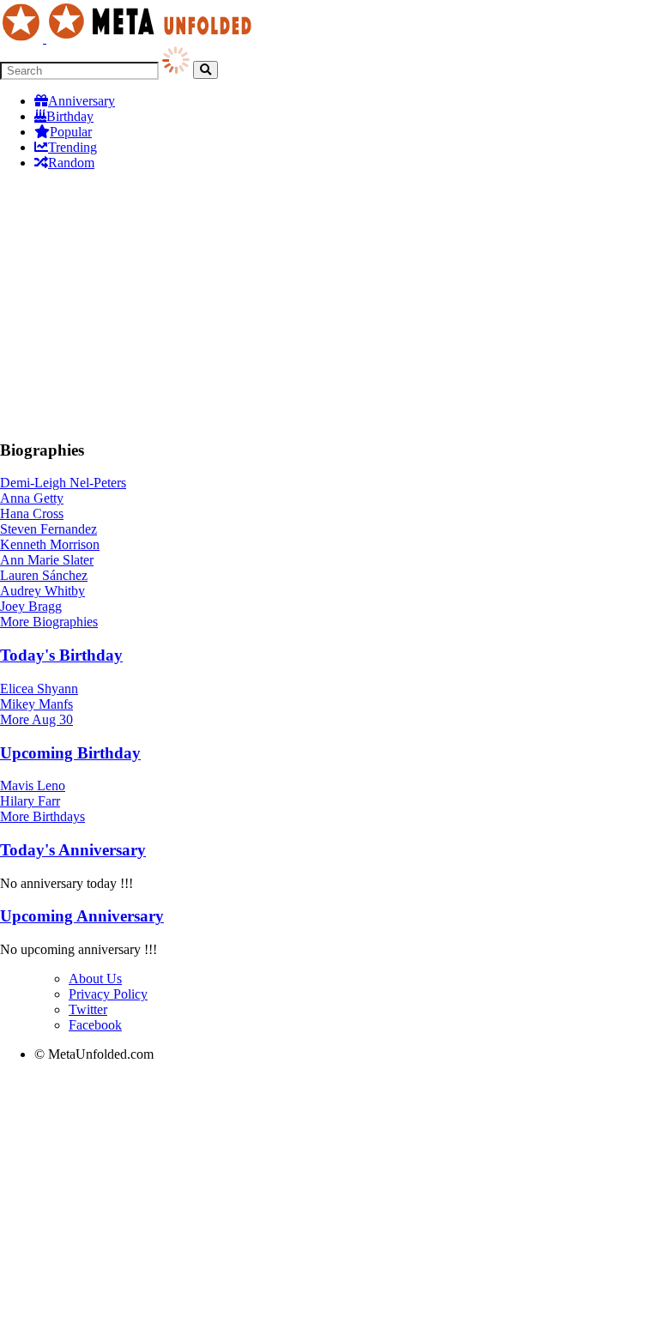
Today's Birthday (61, 655)
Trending (72, 147)
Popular (71, 131)
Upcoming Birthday (70, 753)
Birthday (70, 116)
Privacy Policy (108, 994)
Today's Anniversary (73, 850)
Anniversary (81, 101)
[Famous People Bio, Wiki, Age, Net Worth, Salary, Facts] (130, 38)
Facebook (95, 1025)
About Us (95, 978)
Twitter (88, 1009)
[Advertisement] (329, 304)
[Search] (205, 70)
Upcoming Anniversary (82, 916)
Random (71, 162)
